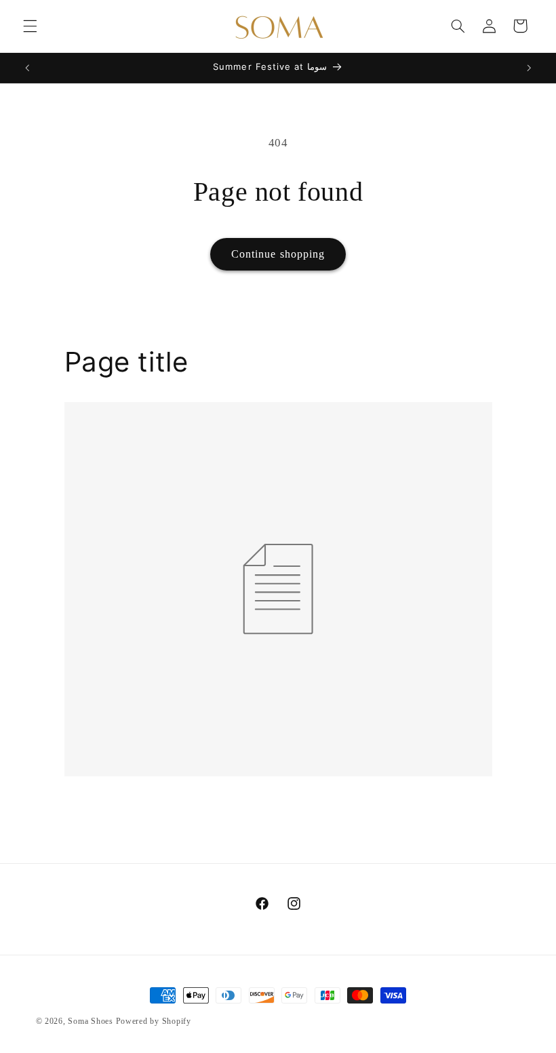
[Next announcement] (529, 68)
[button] (29, 25)
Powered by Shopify (153, 1021)
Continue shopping (278, 254)
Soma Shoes (90, 1021)
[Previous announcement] (27, 68)
